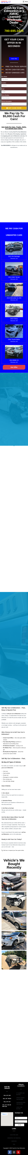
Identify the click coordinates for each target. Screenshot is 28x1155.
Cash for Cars (14, 1134)
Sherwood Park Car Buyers (20, 1103)
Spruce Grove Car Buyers (20, 1098)
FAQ (14, 1144)
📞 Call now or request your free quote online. (13, 850)
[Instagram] (14, 1152)
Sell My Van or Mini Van (6, 1105)
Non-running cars (7, 779)
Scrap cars (5, 775)
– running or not (13, 745)
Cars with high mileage (8, 781)
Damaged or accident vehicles (10, 777)
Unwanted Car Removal (14, 1138)
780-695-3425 (14, 31)
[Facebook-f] (10, 1152)
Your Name (4, 76)
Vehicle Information (6, 101)
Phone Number (5, 95)
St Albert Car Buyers (20, 1093)
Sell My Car (7, 1095)
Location (3, 82)
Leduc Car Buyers (19, 1108)
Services (14, 1141)
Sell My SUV (7, 1101)
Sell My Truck (7, 1098)
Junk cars (5, 771)
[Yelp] (18, 1152)
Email (2, 89)
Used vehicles (6, 773)
